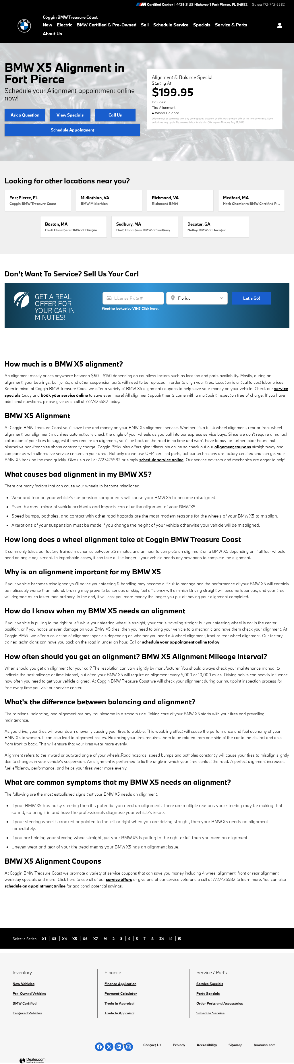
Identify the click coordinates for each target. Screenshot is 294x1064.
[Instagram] (128, 1046)
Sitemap (235, 1044)
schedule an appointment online (35, 886)
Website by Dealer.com (47, 1061)
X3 (54, 938)
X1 (44, 938)
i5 (179, 938)
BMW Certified (24, 1003)
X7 (96, 938)
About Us (52, 33)
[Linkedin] (119, 1046)
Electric (64, 25)
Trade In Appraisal (119, 1003)
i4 (171, 938)
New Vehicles (23, 983)
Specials (201, 25)
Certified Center (160, 4)
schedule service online (161, 459)
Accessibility (207, 1044)
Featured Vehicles (27, 1013)
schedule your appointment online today (180, 642)
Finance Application (120, 983)
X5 (75, 938)
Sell (145, 25)
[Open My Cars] (278, 26)
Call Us (115, 115)
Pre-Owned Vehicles (29, 993)
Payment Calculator (121, 993)
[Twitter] (109, 1046)
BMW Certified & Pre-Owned (106, 25)
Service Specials (209, 983)
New (47, 25)
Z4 (162, 938)
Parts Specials (208, 993)
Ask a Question (25, 115)
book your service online (64, 395)
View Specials (70, 115)
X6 (85, 938)
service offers (119, 879)
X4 (64, 938)
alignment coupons (232, 446)
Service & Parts (231, 25)
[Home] (24, 25)
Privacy (179, 1044)
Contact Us (152, 1044)
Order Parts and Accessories (219, 1003)
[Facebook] (99, 1046)
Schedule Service (171, 25)
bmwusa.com (265, 1044)
